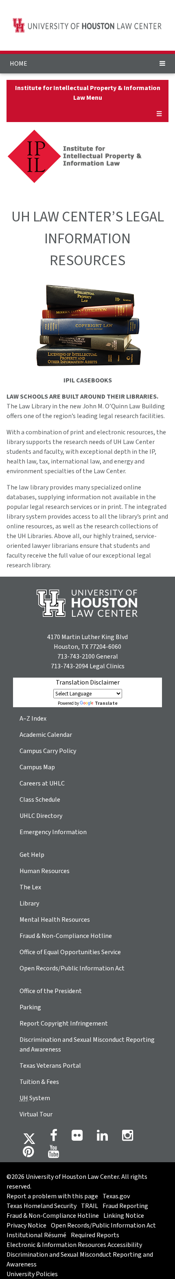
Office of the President (51, 991)
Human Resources (45, 871)
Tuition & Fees (39, 1081)
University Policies (32, 1274)
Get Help (32, 854)
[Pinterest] (28, 1154)
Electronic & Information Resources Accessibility (74, 1244)
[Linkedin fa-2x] (102, 1138)
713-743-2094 (69, 666)
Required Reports (95, 1235)
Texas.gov (116, 1196)
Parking (30, 1007)
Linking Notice (123, 1215)
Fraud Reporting (125, 1206)
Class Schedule (40, 799)
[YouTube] (54, 1154)
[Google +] (77, 1138)
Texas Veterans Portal (50, 1065)
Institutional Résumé (36, 1235)
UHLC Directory (41, 815)
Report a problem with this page (52, 1196)
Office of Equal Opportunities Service (70, 952)
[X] (29, 1138)
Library (29, 903)
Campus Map (37, 767)
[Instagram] (128, 1138)
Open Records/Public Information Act (72, 968)
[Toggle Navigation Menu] (162, 63)
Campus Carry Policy (48, 751)
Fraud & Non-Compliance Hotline (66, 935)
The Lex (30, 887)
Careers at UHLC (42, 783)
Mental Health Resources (55, 919)
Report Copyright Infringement (64, 1023)
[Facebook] (54, 1138)
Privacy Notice (26, 1225)
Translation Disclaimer (88, 682)
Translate (106, 703)
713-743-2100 (76, 656)
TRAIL (89, 1206)
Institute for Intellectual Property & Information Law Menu (87, 93)
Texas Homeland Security (42, 1206)
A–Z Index (33, 718)
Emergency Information (53, 832)
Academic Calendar (46, 734)
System (35, 1098)
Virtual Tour (36, 1114)
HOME (18, 63)
